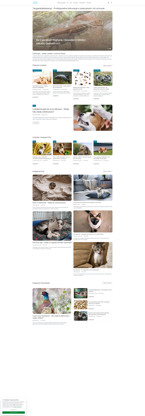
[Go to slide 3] (110, 48)
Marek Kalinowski (97, 90)
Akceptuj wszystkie (13, 412)
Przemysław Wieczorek (37, 89)
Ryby (55, 70)
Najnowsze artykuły (61, 2)
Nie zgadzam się (13, 409)
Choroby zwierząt (37, 70)
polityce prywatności (18, 406)
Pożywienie (75, 2)
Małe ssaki (76, 70)
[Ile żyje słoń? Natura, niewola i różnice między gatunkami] (72, 31)
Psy (68, 2)
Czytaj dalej (36, 122)
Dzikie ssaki (39, 36)
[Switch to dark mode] (111, 3)
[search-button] (108, 2)
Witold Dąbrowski (39, 46)
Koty (71, 2)
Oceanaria (89, 2)
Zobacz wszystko (107, 65)
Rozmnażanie (82, 2)
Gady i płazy (97, 70)
